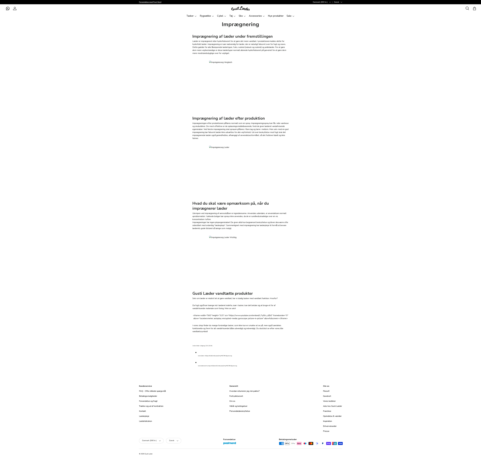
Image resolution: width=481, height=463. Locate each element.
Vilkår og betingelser (238, 406)
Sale (289, 16)
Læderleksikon (145, 421)
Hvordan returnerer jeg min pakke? (244, 391)
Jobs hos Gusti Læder (332, 406)
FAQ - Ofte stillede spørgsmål (152, 391)
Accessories (255, 16)
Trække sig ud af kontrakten (151, 406)
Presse (326, 431)
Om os (232, 401)
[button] (8, 8)
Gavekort (327, 396)
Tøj (231, 16)
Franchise (327, 411)
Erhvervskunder (330, 426)
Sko (241, 16)
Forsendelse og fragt (148, 401)
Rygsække (205, 16)
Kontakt (142, 411)
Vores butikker (329, 401)
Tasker (190, 16)
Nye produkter (276, 16)
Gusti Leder (148, 454)
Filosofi (326, 391)
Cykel (220, 16)
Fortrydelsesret (236, 396)
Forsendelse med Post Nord (150, 2)
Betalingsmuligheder (148, 396)
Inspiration (327, 421)
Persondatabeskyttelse (239, 411)
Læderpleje (144, 416)
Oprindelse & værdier (332, 416)
